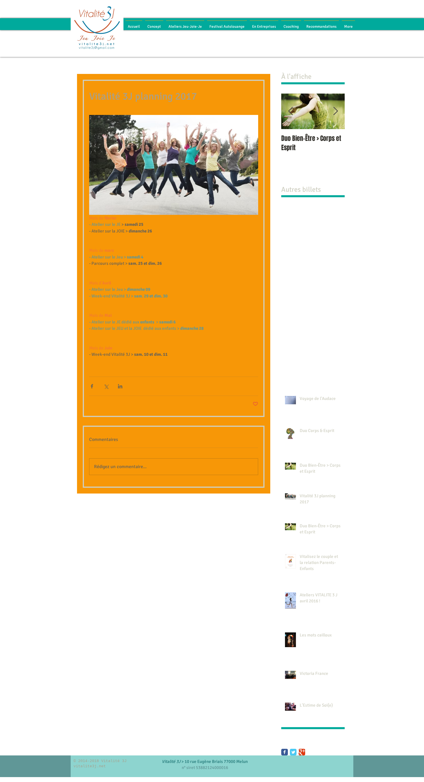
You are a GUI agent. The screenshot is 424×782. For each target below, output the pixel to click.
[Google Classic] (302, 752)
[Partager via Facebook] (92, 386)
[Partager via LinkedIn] (120, 386)
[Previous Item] (290, 111)
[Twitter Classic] (293, 752)
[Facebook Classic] (284, 752)
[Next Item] (335, 111)
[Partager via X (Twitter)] (106, 386)
